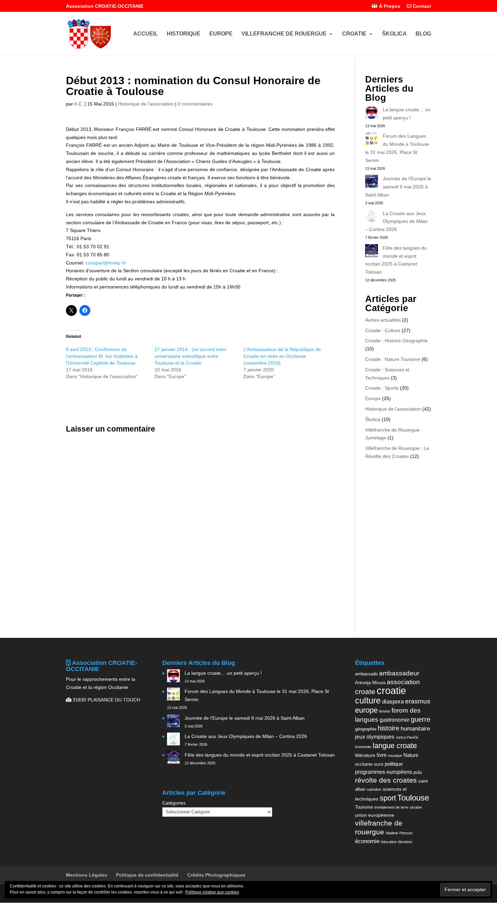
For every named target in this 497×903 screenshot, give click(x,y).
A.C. (78, 104)
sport (388, 798)
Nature (410, 755)
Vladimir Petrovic (399, 833)
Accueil (145, 34)
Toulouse (413, 797)
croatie (391, 690)
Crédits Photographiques (216, 875)
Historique (183, 34)
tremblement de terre (391, 807)
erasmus (417, 701)
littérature (365, 755)
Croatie (354, 34)
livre (382, 755)
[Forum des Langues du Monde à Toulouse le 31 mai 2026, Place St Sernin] (371, 140)
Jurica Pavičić (407, 737)
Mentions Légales (86, 875)
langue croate (395, 745)
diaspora (393, 701)
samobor (374, 789)
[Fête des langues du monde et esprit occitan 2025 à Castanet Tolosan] (371, 252)
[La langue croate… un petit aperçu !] (371, 113)
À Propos (389, 6)
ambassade (366, 673)
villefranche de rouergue (378, 827)
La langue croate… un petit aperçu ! (223, 673)
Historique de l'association (146, 104)
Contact (421, 6)
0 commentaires (195, 104)
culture (368, 700)
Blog (423, 34)
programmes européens (383, 772)
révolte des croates (386, 780)
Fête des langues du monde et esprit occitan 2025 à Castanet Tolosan (260, 755)
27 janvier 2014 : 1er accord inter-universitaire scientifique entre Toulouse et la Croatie (191, 356)
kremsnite (363, 747)
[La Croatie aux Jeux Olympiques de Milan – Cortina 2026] (371, 217)
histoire (388, 728)
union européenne (374, 815)
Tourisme (364, 807)
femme (384, 711)
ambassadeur (399, 673)
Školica (394, 34)
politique (394, 764)
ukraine (416, 807)
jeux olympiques (374, 737)
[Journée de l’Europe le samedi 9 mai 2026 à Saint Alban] (371, 182)
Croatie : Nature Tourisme (392, 359)
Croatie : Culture (382, 330)
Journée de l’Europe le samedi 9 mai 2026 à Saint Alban (398, 187)
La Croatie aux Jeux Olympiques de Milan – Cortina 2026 (396, 221)
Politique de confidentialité (147, 875)
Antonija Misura (370, 682)
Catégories (174, 803)
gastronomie (394, 720)
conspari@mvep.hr (106, 262)
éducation (389, 842)
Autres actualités (383, 320)
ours (378, 764)
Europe (221, 34)
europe (366, 710)
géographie (365, 729)
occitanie (364, 764)
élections (405, 842)
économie (367, 841)
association (403, 682)
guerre (420, 719)
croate (365, 691)
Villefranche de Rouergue (284, 34)
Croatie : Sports (382, 388)
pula (417, 772)
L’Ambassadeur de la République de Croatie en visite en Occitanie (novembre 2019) (282, 356)
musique (395, 756)
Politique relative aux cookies (212, 892)
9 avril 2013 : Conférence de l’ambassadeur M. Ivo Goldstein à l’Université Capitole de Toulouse (102, 356)
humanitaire (415, 728)
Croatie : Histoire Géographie (396, 340)
